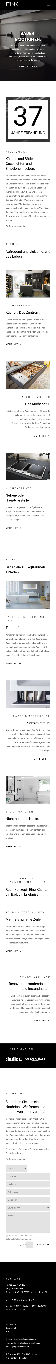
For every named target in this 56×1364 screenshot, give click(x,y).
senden (41, 1244)
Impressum (11, 1324)
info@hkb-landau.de (14, 1288)
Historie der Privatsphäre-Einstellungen (23, 1343)
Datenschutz (11, 1328)
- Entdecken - (28, 66)
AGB (8, 1331)
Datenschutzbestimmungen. (18, 1239)
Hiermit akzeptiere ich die (19, 1237)
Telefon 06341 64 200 (15, 1285)
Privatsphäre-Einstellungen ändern (21, 1339)
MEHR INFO (12, 344)
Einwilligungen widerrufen (17, 1346)
